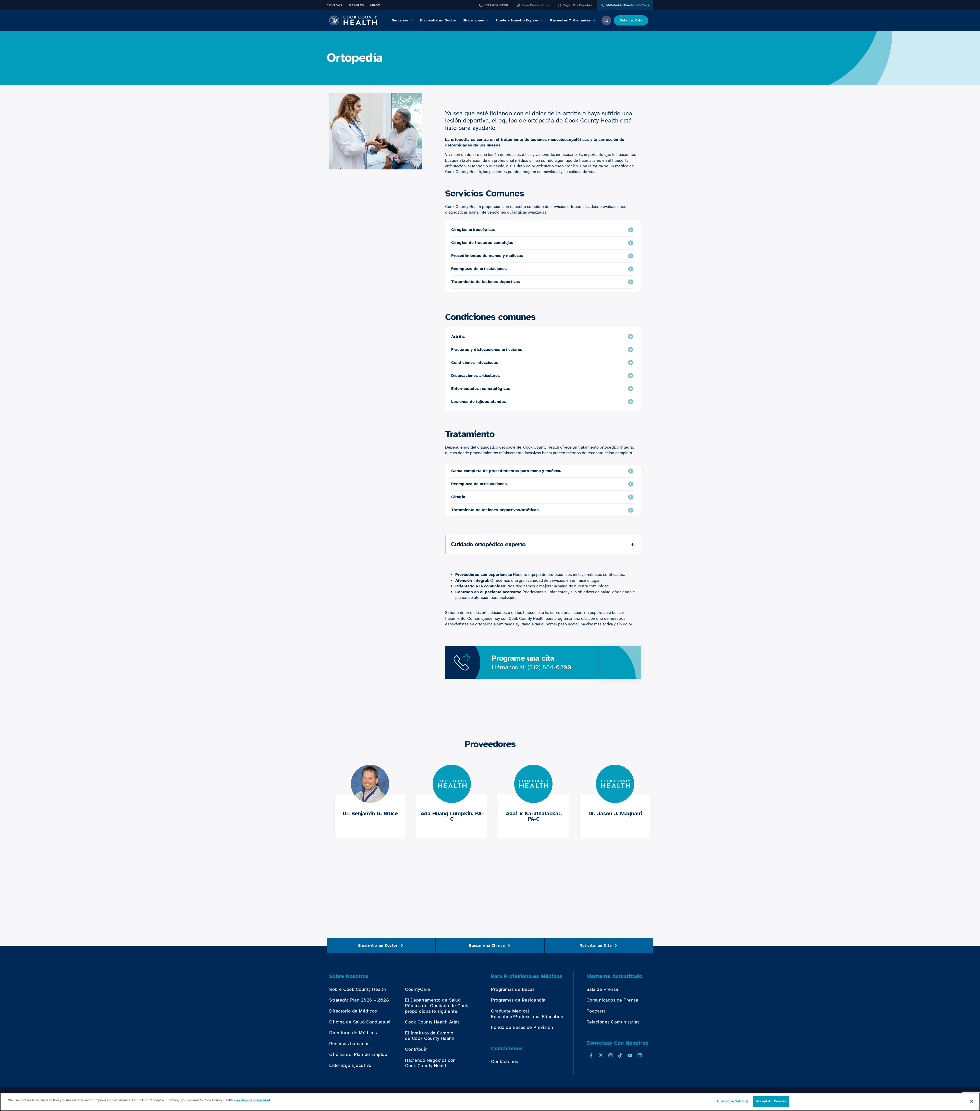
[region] (490, 1102)
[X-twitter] (600, 1055)
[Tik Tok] (620, 1055)
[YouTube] (629, 1055)
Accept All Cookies (771, 1101)
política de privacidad (253, 1100)
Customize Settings (732, 1101)
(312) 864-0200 (549, 667)
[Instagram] (610, 1055)
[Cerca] (971, 1101)
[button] (402, 20)
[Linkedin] (639, 1055)
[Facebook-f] (591, 1055)
